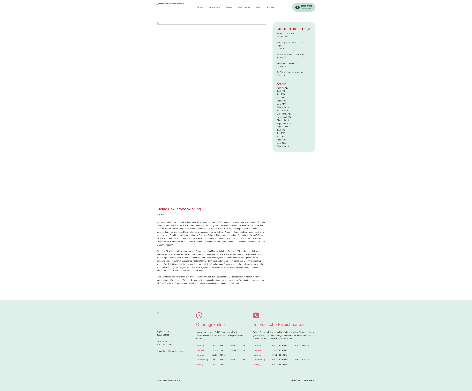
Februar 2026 (283, 107)
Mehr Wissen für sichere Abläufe (291, 55)
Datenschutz (309, 380)
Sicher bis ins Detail (285, 34)
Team (258, 7)
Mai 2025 (281, 136)
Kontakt (271, 7)
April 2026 (281, 101)
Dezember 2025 (284, 114)
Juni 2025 (281, 133)
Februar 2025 (283, 146)
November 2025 (284, 117)
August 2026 (282, 88)
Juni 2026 (281, 94)
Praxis (229, 7)
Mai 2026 (281, 98)
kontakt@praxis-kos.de (173, 351)
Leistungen (214, 7)
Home (200, 7)
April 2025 (281, 140)
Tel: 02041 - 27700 (165, 341)
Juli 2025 (281, 130)
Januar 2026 (282, 110)
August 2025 (282, 127)
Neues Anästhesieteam (287, 63)
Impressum (295, 380)
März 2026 (281, 104)
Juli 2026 (281, 91)
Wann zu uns (244, 7)
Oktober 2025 (283, 120)
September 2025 (284, 124)
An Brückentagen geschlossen (290, 72)
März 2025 (281, 143)
